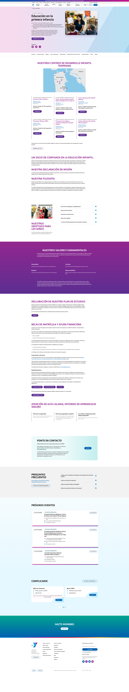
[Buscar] (87, 5)
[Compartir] (40, 47)
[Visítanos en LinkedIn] (92, 661)
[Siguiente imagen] (68, 607)
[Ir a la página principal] (32, 5)
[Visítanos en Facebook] (83, 661)
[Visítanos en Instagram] (86, 661)
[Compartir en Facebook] (36, 47)
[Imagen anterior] (60, 607)
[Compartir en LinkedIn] (32, 47)
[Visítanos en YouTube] (89, 661)
